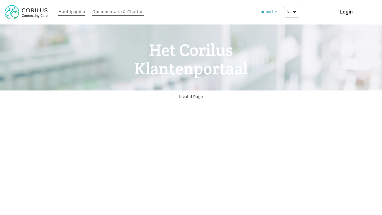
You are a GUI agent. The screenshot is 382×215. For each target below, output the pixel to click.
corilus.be (267, 12)
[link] (71, 12)
